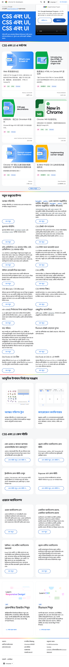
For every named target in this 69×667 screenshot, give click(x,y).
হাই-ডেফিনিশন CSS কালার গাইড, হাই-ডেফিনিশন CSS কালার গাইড (17, 248)
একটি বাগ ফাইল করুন (7, 644)
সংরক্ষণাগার (27, 649)
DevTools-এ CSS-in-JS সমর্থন (47, 357)
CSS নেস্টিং (40, 270)
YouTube (49, 647)
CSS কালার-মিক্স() (43, 289)
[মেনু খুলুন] (2, 2)
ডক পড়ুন (8, 221)
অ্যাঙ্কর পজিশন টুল (14, 412)
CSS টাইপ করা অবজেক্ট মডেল (47, 247)
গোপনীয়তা (9, 659)
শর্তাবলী (4, 659)
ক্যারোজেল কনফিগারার (50, 412)
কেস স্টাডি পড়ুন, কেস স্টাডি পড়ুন (18, 460)
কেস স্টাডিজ (27, 647)
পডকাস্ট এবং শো (28, 652)
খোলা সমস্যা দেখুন (6, 647)
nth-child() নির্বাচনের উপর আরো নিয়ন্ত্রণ (17, 309)
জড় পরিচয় (6, 328)
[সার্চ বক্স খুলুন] (41, 2)
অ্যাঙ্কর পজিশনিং (8, 201)
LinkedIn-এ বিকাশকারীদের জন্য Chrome (56, 649)
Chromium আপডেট (29, 644)
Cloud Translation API (12, 9)
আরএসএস (49, 652)
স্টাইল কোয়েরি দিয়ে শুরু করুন (13, 270)
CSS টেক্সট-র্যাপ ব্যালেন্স (45, 226)
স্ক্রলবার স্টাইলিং (8, 226)
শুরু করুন (60, 20)
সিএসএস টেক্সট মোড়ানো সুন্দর (47, 328)
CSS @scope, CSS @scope (13, 289)
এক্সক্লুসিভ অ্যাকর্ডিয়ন (44, 309)
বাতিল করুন (45, 20)
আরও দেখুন (34, 188)
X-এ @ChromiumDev (52, 644)
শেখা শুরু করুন (11, 630)
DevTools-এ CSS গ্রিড (10, 357)
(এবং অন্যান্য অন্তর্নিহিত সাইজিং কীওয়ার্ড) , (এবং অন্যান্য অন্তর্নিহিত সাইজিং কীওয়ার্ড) (51, 203)
